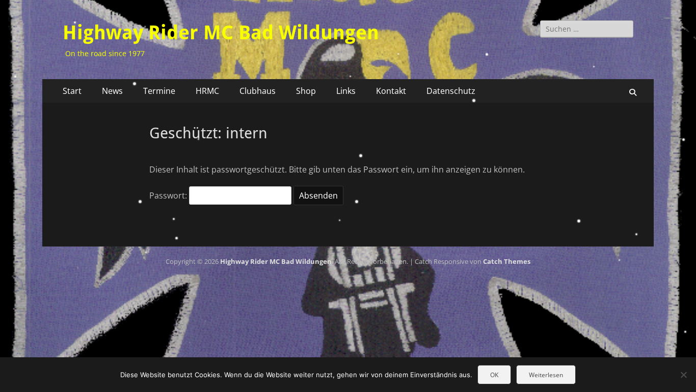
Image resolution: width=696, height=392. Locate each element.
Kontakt (391, 90)
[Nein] (683, 375)
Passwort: (169, 195)
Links (346, 90)
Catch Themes (506, 261)
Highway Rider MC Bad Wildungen (221, 32)
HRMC (207, 90)
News (112, 90)
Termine (159, 90)
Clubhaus (257, 90)
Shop (306, 90)
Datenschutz (450, 90)
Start (72, 90)
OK (494, 375)
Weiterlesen (546, 375)
